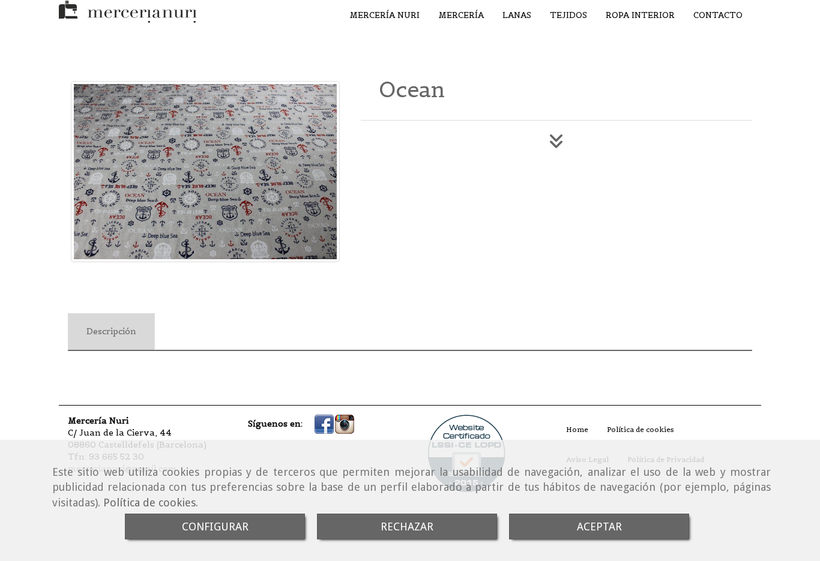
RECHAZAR (407, 526)
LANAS (516, 15)
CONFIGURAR (215, 526)
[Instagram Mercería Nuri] (344, 423)
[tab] (111, 331)
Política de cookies (149, 502)
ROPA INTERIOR (640, 15)
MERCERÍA (461, 15)
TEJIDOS (568, 15)
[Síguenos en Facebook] (324, 423)
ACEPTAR (599, 526)
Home (577, 429)
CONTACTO (718, 15)
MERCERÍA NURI (384, 15)
